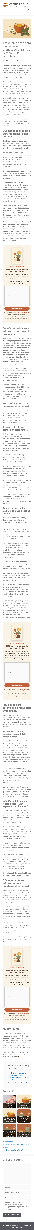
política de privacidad (23, 312)
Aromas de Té (10, 1142)
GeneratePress (17, 1227)
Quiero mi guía (17, 308)
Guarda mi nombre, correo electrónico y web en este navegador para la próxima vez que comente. (17, 1205)
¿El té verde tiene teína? (19, 1082)
